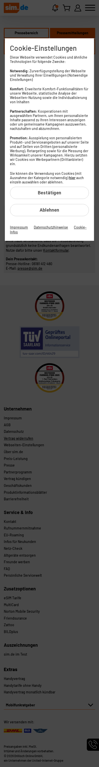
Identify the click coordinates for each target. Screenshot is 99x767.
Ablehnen (49, 210)
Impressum (19, 227)
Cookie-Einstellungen (43, 48)
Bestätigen (49, 192)
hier (72, 178)
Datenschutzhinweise (51, 227)
